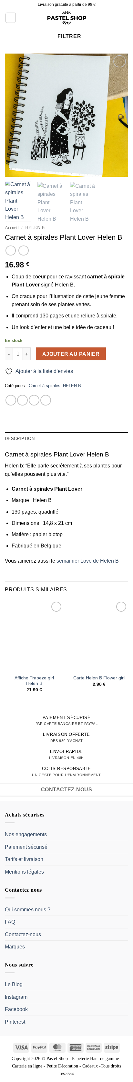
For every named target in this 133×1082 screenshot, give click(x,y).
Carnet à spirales (44, 385)
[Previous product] (23, 250)
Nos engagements (26, 834)
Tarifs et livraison (24, 859)
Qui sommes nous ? (27, 909)
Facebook (16, 1009)
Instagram (16, 997)
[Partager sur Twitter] (34, 400)
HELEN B (35, 227)
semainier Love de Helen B (87, 561)
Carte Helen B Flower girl (99, 678)
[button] (10, 18)
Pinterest (15, 1022)
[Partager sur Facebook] (22, 400)
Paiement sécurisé (26, 847)
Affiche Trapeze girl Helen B (34, 681)
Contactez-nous (23, 934)
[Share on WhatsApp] (10, 400)
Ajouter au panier (71, 354)
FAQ (10, 922)
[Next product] (10, 250)
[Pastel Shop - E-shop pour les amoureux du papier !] (66, 18)
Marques (15, 947)
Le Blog (14, 984)
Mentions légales (24, 872)
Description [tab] (20, 438)
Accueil (12, 227)
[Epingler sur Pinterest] (45, 400)
